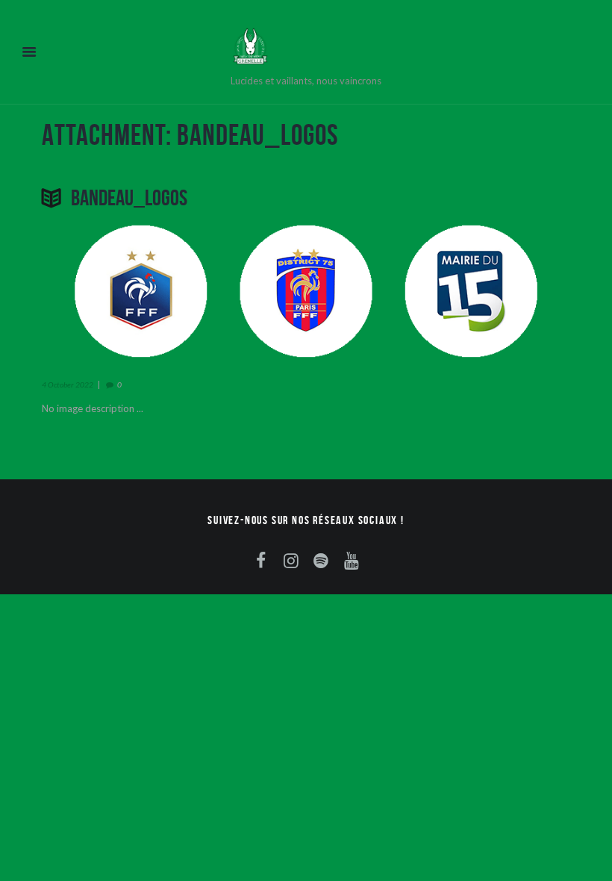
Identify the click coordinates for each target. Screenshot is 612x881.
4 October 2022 (67, 384)
